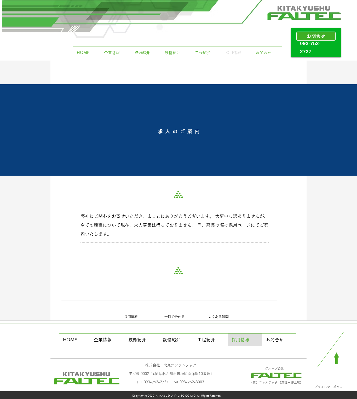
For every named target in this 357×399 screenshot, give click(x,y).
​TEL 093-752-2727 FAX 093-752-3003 (170, 382)
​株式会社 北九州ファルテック (171, 365)
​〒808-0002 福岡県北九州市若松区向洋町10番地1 (170, 374)
